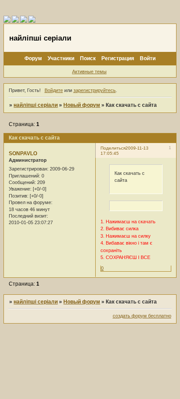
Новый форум (81, 105)
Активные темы (89, 71)
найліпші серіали (36, 105)
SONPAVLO (23, 153)
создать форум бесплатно (142, 315)
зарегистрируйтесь (94, 90)
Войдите (54, 90)
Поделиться (112, 148)
